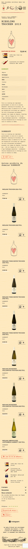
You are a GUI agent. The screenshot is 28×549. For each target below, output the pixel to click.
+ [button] (23, 198)
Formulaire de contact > (10, 510)
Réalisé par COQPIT (14, 546)
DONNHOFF (5, 69)
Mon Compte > (7, 515)
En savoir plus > (8, 157)
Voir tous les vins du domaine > (12, 456)
